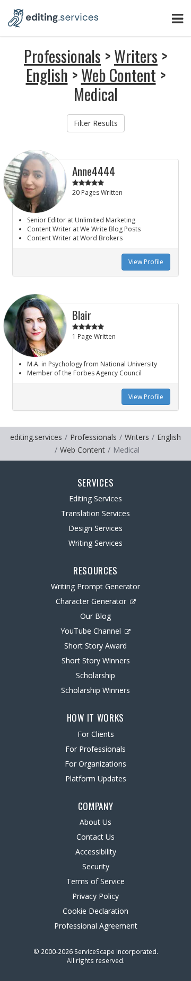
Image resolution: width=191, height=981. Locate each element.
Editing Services (95, 498)
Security (95, 866)
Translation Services (95, 513)
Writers (136, 56)
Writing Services (95, 543)
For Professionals (95, 749)
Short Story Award (95, 646)
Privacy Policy (95, 896)
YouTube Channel (90, 631)
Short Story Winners (96, 660)
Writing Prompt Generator (95, 586)
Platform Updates (95, 778)
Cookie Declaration (95, 911)
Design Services (95, 528)
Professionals (62, 56)
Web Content (118, 75)
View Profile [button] (145, 261)
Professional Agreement (95, 926)
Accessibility (95, 852)
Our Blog (95, 616)
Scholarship (95, 675)
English (47, 75)
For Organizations (95, 764)
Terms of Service (95, 881)
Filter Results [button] (96, 123)
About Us (95, 822)
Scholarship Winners (95, 690)
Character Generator (91, 601)
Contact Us (95, 837)
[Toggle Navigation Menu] (177, 18)
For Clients (95, 734)
